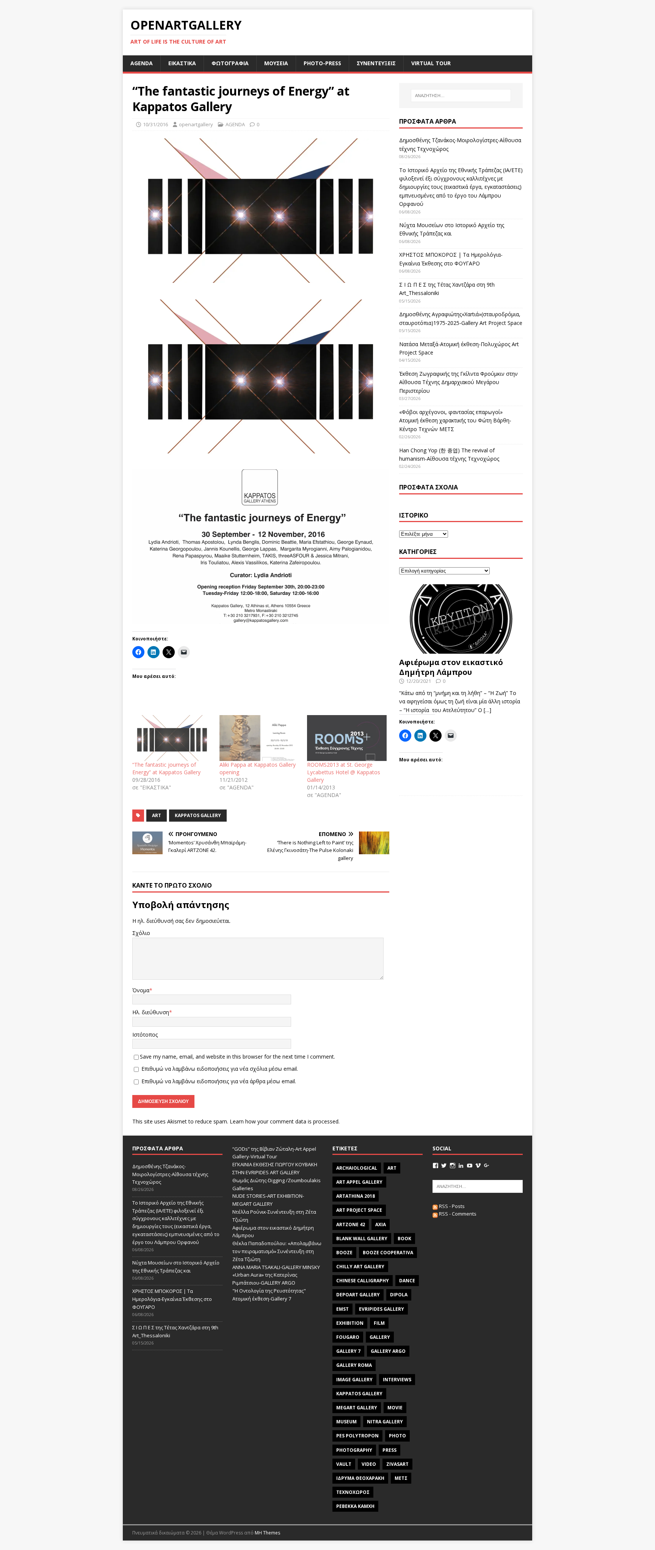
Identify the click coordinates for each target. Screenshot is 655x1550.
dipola (398, 1294)
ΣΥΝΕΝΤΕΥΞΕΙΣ (376, 63)
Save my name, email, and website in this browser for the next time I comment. (237, 1056)
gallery (380, 1337)
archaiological (356, 1168)
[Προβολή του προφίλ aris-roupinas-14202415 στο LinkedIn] (461, 1165)
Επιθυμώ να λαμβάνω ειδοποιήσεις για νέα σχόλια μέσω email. (219, 1068)
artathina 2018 (355, 1196)
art (156, 815)
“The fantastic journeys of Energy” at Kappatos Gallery (166, 768)
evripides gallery (381, 1309)
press (389, 1450)
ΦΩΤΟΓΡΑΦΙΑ (230, 63)
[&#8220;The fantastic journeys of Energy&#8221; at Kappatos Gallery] (172, 738)
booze (344, 1252)
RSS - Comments (457, 1213)
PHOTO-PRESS (322, 63)
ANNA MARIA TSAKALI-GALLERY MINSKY (276, 1267)
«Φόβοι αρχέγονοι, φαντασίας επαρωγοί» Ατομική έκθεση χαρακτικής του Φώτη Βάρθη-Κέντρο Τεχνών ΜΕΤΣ (455, 420)
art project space (359, 1210)
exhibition (350, 1323)
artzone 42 (350, 1224)
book (404, 1238)
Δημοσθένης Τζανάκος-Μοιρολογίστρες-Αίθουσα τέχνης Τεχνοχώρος (170, 1174)
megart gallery (356, 1407)
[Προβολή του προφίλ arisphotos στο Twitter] (444, 1165)
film (379, 1323)
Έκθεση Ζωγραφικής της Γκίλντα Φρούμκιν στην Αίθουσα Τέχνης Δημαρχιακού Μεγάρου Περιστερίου (458, 382)
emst (342, 1309)
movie (395, 1407)
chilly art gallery (360, 1266)
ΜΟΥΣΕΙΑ (276, 63)
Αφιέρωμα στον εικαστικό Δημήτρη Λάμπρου (451, 667)
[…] (487, 710)
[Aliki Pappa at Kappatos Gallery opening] (259, 738)
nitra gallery (385, 1421)
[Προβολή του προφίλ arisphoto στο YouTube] (470, 1165)
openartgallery (196, 124)
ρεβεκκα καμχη (355, 1506)
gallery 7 (348, 1351)
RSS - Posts (451, 1206)
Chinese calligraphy (362, 1280)
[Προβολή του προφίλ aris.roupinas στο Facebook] (435, 1165)
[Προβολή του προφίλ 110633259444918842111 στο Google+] (487, 1165)
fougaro (347, 1337)
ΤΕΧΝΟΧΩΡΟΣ (353, 1492)
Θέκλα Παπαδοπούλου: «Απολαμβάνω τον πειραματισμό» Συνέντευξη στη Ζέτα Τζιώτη (276, 1251)
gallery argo (388, 1351)
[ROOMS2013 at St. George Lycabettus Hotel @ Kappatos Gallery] (347, 738)
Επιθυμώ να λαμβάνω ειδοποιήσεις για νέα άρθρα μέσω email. (218, 1081)
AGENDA (141, 63)
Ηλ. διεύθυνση (150, 1012)
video (369, 1464)
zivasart (397, 1464)
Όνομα (140, 990)
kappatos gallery (198, 815)
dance (407, 1280)
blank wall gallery (361, 1238)
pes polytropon (357, 1435)
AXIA (380, 1224)
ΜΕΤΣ (401, 1478)
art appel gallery (359, 1182)
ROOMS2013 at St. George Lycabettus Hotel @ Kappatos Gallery (343, 772)
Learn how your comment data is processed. (285, 1121)
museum (346, 1421)
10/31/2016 (155, 124)
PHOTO (397, 1435)
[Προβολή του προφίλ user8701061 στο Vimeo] (478, 1165)
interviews (397, 1379)
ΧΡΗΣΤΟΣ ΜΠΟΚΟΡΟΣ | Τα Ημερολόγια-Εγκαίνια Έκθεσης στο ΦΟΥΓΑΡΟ (172, 1299)
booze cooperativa (388, 1252)
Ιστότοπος (145, 1034)
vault (343, 1464)
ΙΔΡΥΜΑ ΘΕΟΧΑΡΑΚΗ (360, 1478)
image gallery (354, 1379)
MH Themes (267, 1533)
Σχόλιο (141, 933)
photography (354, 1450)
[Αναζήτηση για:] (461, 95)
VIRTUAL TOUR (431, 63)
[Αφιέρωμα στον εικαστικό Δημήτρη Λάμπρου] (461, 649)
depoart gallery (358, 1294)
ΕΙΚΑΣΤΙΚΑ (182, 63)
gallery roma (354, 1365)
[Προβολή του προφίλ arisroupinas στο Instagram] (453, 1165)
